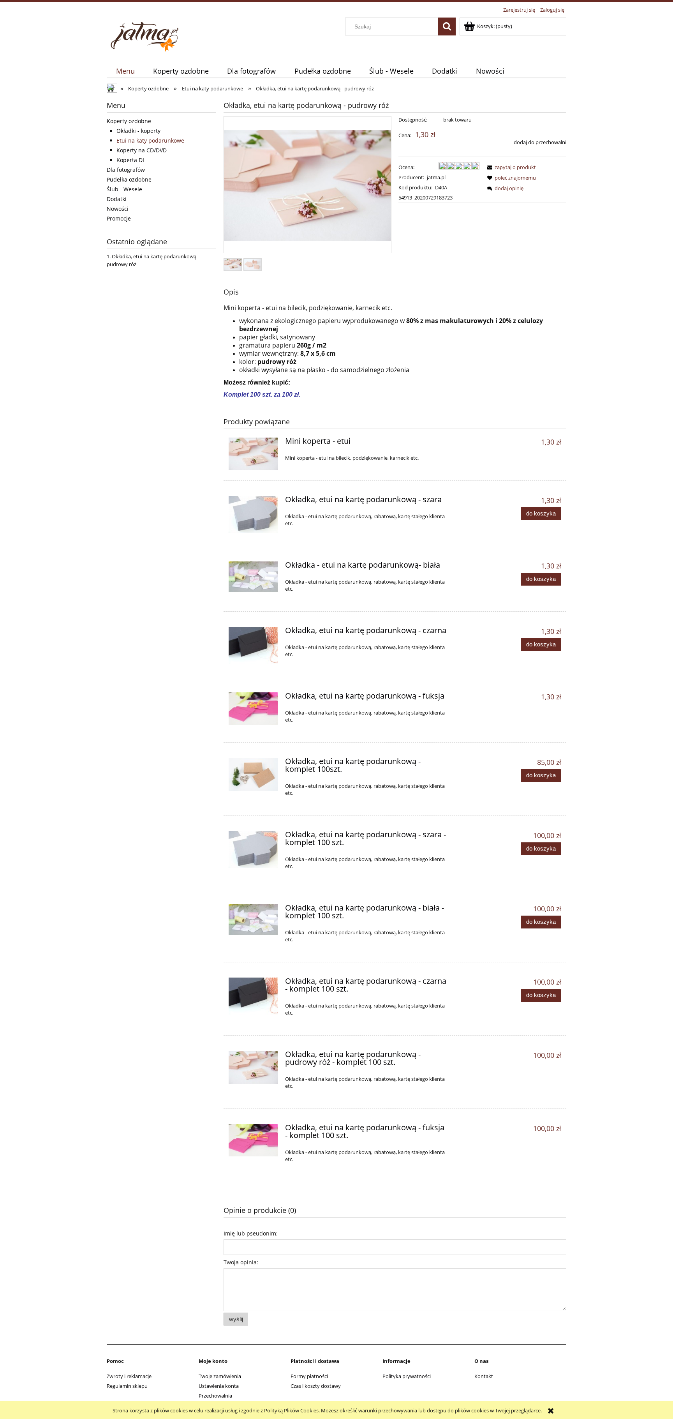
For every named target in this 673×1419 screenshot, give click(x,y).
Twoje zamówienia (220, 1376)
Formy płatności (309, 1376)
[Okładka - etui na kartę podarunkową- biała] (253, 576)
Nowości (118, 208)
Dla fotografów (126, 169)
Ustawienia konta (219, 1385)
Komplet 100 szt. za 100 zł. (262, 394)
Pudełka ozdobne (129, 179)
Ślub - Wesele (124, 189)
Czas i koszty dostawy (316, 1385)
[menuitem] (125, 71)
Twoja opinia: (241, 1262)
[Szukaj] (447, 26)
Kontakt (483, 1376)
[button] (510, 167)
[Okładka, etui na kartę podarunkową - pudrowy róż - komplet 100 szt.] (253, 1067)
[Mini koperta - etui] (253, 454)
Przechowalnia (215, 1395)
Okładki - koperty (138, 130)
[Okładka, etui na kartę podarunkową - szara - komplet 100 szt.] (253, 849)
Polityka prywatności (406, 1376)
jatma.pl (436, 177)
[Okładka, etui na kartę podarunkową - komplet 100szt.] (253, 774)
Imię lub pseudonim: (251, 1233)
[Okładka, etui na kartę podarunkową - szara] (253, 514)
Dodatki (117, 199)
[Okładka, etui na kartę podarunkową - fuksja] (253, 708)
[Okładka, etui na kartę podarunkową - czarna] (253, 645)
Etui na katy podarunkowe (150, 140)
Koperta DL (130, 160)
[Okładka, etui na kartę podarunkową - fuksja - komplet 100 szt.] (253, 1140)
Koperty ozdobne (129, 121)
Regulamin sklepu (127, 1385)
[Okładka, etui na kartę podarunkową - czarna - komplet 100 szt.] (253, 996)
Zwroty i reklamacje (129, 1376)
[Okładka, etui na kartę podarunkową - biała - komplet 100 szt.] (253, 919)
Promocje (119, 218)
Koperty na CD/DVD (141, 150)
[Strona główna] (146, 35)
